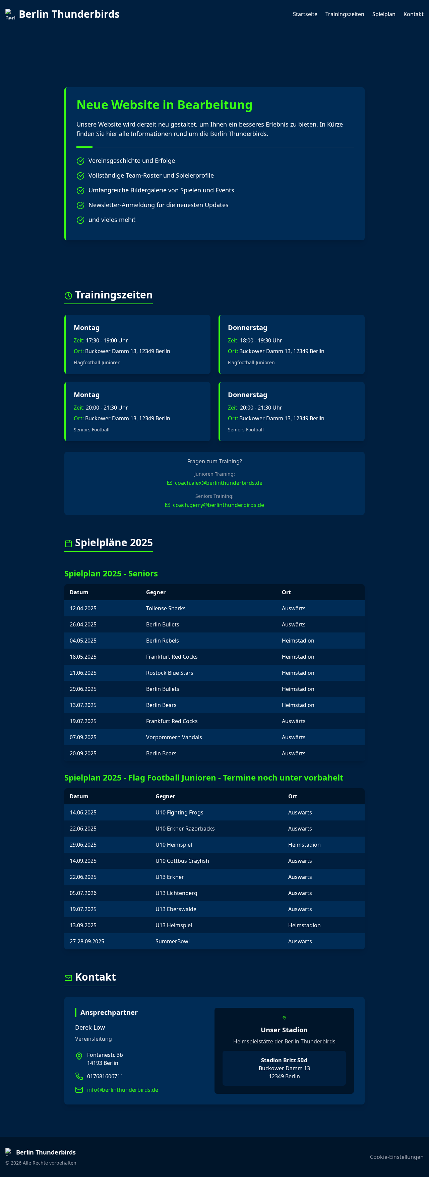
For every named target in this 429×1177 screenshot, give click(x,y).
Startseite (305, 14)
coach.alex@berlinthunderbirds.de (218, 482)
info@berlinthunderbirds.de (122, 1089)
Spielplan (383, 14)
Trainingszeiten (344, 14)
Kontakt (414, 14)
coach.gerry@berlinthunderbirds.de (218, 505)
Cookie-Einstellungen (397, 1157)
